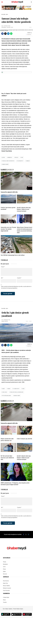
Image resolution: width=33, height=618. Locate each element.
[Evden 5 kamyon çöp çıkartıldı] (24, 431)
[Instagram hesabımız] (28, 534)
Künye (4, 599)
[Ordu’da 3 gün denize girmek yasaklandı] (8, 200)
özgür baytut (20, 160)
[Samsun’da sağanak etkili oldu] (16, 181)
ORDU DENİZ (4, 392)
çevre (3, 157)
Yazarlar (5, 602)
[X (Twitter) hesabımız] (26, 534)
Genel (30, 321)
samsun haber (5, 164)
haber (9, 388)
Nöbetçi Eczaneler (7, 588)
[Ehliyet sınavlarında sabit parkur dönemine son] (8, 431)
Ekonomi (5, 574)
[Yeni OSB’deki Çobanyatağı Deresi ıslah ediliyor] (16, 244)
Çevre (30, 27)
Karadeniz (10, 157)
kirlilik (16, 157)
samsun (28, 160)
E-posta (19, 278)
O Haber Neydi (6, 597)
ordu (23, 388)
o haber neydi (16, 388)
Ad (2, 278)
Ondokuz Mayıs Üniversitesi (8, 160)
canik (3, 388)
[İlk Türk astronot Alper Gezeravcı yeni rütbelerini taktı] (8, 448)
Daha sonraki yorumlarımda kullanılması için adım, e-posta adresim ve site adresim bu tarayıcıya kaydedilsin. (16, 287)
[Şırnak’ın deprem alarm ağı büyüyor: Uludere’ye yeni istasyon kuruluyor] (24, 200)
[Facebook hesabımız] (23, 534)
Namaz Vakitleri (6, 585)
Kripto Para (5, 583)
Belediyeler (5, 564)
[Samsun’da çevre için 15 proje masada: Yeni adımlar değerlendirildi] (8, 219)
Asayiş (4, 561)
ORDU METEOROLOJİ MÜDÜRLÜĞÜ (16, 392)
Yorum (3, 266)
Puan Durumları (6, 590)
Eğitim (4, 571)
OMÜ (22, 157)
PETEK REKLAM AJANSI (6, 395)
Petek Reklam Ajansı (18, 609)
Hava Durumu (6, 580)
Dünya (4, 569)
